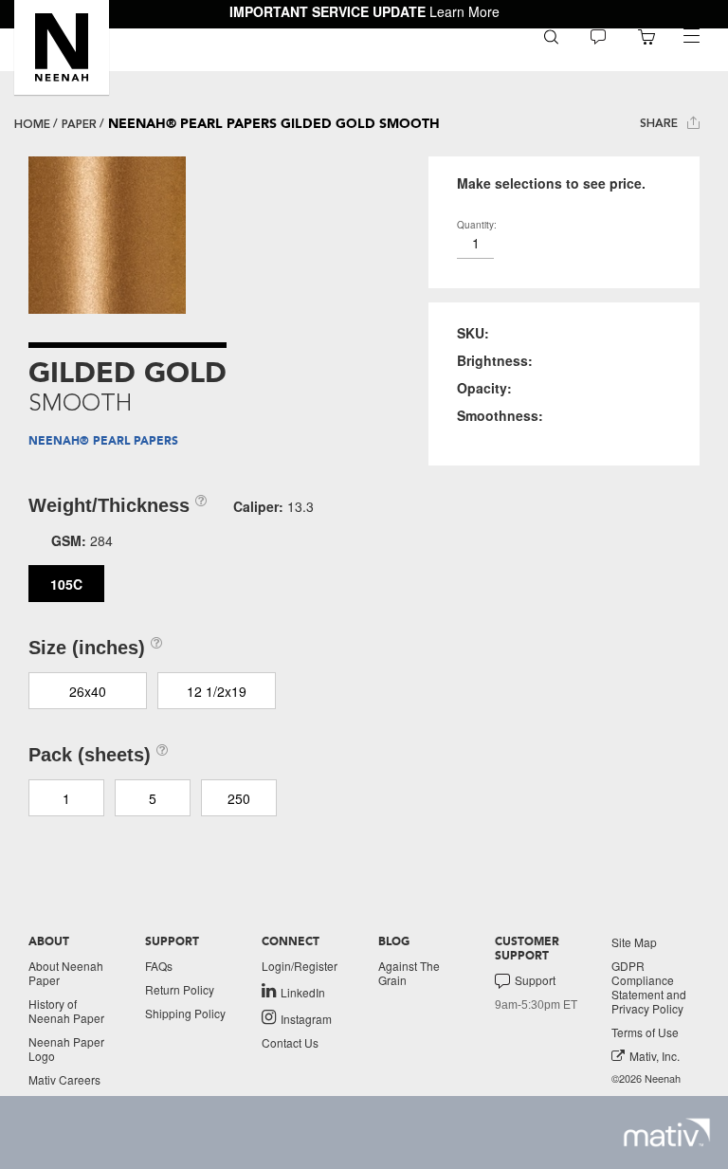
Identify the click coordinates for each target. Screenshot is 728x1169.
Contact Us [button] (290, 1042)
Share (661, 123)
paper (79, 124)
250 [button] (239, 798)
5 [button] (152, 798)
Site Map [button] (634, 942)
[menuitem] (551, 35)
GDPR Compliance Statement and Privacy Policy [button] (648, 987)
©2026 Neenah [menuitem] (646, 1078)
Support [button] (535, 980)
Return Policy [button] (179, 989)
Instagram (306, 1018)
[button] (61, 47)
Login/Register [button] (299, 966)
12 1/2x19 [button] (216, 691)
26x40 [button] (87, 691)
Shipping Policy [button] (185, 1013)
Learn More (464, 11)
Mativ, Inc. (654, 1056)
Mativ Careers (64, 1079)
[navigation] (691, 36)
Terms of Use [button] (645, 1032)
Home (32, 124)
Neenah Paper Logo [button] (66, 1048)
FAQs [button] (159, 966)
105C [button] (66, 584)
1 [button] (66, 798)
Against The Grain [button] (409, 973)
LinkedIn (303, 991)
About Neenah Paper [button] (65, 973)
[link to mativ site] (667, 1132)
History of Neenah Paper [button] (66, 1010)
